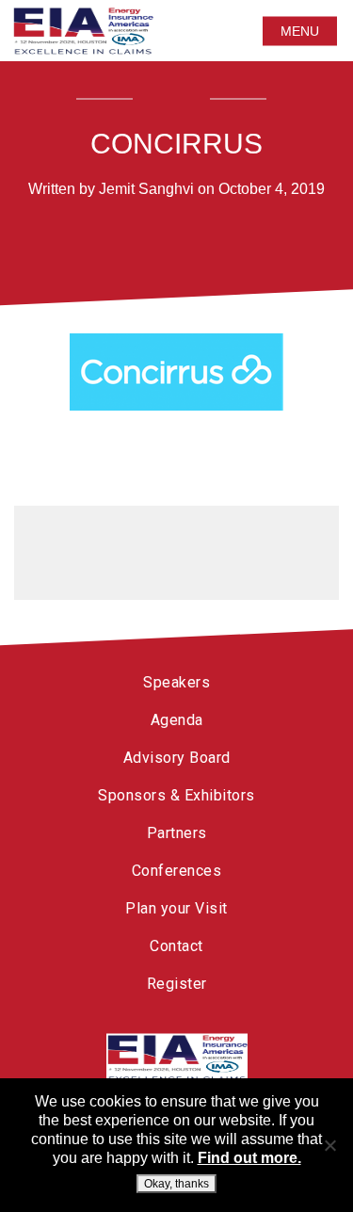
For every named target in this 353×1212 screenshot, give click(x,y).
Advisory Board (177, 758)
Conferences (177, 871)
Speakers (176, 682)
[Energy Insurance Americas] (177, 1059)
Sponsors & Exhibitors (176, 795)
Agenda (177, 720)
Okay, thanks (176, 1183)
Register (177, 984)
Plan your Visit (176, 908)
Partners (177, 833)
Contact (176, 946)
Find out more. (249, 1158)
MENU (300, 31)
